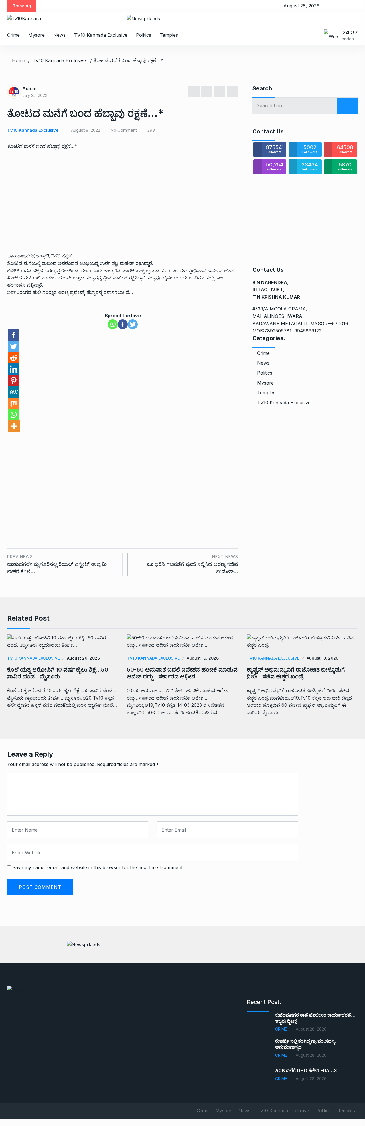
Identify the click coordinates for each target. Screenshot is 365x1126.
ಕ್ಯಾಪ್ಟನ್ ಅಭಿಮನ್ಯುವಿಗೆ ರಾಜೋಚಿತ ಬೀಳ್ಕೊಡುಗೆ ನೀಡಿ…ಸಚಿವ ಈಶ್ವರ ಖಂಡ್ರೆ (296, 673)
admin (29, 88)
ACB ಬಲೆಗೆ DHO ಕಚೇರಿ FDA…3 (306, 1070)
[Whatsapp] (113, 324)
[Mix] (13, 403)
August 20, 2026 (83, 658)
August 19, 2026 (203, 658)
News (59, 35)
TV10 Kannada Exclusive (100, 35)
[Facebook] (123, 324)
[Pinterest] (13, 380)
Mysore (36, 35)
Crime (13, 35)
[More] (14, 426)
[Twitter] (133, 324)
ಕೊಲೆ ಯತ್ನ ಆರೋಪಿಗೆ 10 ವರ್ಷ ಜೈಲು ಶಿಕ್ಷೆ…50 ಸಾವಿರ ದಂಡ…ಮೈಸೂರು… (57, 673)
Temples (169, 35)
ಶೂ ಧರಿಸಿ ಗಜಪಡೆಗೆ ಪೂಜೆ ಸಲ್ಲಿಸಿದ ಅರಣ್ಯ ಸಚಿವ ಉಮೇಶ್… (192, 564)
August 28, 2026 (311, 1029)
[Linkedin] (13, 369)
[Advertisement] (122, 194)
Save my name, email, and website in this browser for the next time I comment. (98, 867)
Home (18, 60)
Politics (143, 35)
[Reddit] (13, 357)
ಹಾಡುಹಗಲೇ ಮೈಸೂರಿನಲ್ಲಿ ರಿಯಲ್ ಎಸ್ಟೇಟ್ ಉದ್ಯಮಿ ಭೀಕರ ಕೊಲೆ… (57, 564)
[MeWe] (13, 392)
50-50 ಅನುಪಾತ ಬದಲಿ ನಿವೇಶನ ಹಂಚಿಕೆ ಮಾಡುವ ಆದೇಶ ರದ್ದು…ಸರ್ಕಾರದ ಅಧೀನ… (182, 673)
